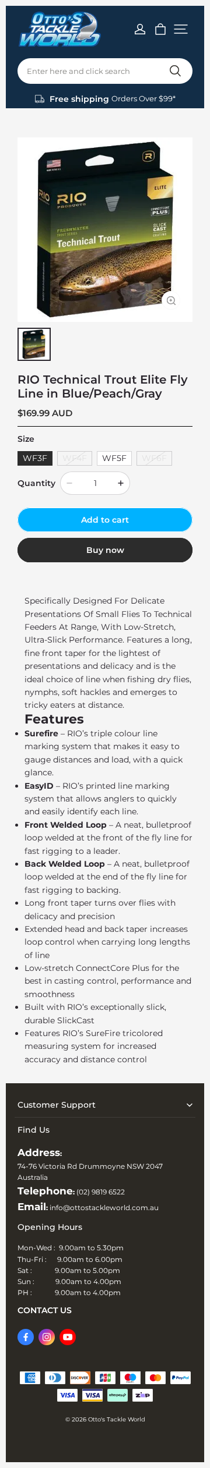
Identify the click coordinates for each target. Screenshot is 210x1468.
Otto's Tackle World (116, 1419)
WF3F (35, 458)
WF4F (74, 458)
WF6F (154, 458)
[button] (180, 29)
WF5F (114, 458)
